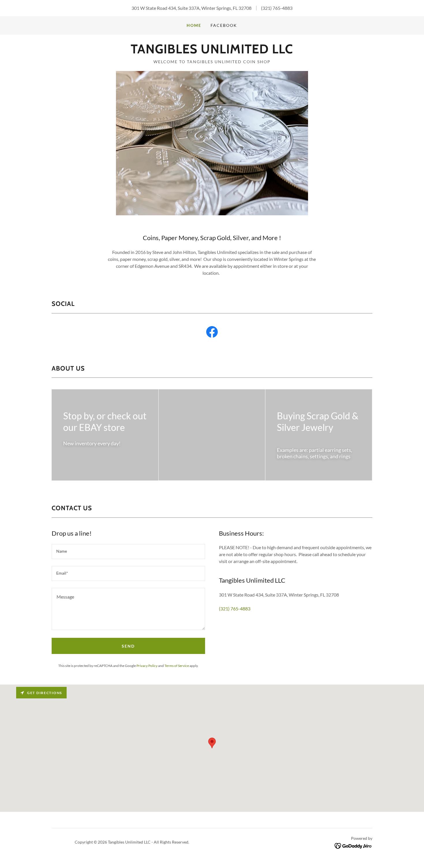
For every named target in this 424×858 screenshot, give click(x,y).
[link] (212, 51)
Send (128, 646)
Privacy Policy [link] (146, 665)
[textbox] (128, 551)
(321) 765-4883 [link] (276, 8)
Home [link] (194, 25)
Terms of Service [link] (176, 665)
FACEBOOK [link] (224, 25)
